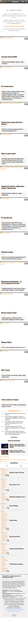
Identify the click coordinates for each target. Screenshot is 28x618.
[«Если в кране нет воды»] (14, 389)
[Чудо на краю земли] (14, 143)
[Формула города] (14, 241)
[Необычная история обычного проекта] (14, 111)
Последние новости (14, 411)
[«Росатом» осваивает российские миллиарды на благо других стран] (4, 536)
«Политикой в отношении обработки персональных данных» (14, 610)
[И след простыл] (14, 207)
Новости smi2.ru (4, 456)
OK (14, 615)
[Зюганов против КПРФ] (14, 46)
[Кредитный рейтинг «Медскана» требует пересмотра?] (14, 175)
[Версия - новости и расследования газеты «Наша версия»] (4, 2)
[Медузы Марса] (14, 331)
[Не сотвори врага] (14, 75)
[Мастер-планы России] (14, 302)
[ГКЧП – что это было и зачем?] (4, 505)
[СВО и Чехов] (14, 359)
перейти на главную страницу (16, 26)
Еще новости (14, 437)
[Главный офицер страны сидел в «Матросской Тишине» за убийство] (4, 548)
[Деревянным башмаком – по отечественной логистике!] (14, 271)
